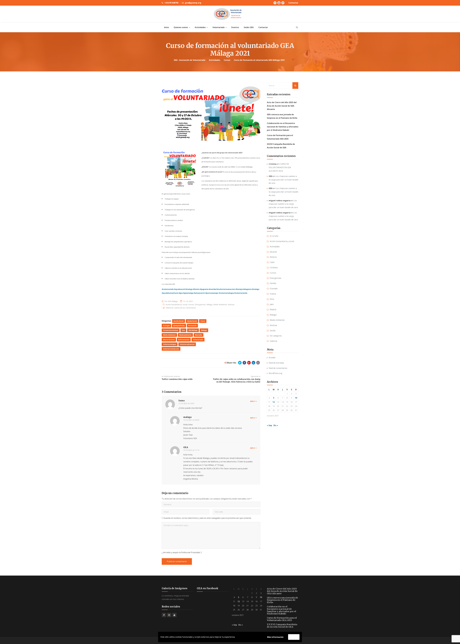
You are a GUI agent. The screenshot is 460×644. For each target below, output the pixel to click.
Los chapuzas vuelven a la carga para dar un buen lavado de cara (283, 179)
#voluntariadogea (226, 293)
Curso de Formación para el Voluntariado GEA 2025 (282, 619)
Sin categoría (276, 335)
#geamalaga (188, 293)
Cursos (191, 304)
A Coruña (274, 236)
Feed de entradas (276, 362)
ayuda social (192, 321)
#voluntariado (168, 289)
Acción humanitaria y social (176, 304)
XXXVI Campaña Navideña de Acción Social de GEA (282, 625)
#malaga (189, 289)
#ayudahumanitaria (170, 293)
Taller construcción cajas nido (177, 379)
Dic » (275, 425)
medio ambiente (169, 335)
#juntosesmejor (212, 293)
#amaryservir (199, 293)
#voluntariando (240, 293)
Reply (252, 401)
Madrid (273, 309)
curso (203, 321)
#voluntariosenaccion (226, 289)
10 (296, 397)
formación (192, 326)
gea (183, 330)
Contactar (293, 2)
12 (274, 402)
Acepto (293, 637)
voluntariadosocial (187, 344)
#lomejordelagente (244, 289)
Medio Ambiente (220, 304)
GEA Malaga (173, 301)
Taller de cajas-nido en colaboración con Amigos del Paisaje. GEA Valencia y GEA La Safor (236, 380)
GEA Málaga (193, 330)
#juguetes (204, 289)
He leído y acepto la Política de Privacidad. (182, 552)
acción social (179, 321)
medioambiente (185, 335)
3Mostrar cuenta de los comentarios (181, 307)
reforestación (183, 340)
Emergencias (200, 304)
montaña (198, 335)
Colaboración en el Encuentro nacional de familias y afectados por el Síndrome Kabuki (282, 126)
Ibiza (272, 299)
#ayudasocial (179, 289)
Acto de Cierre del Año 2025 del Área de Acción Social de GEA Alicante (282, 106)
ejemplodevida (179, 326)
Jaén (272, 304)
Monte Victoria (169, 340)
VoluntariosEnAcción (171, 349)
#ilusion (196, 289)
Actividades (275, 246)
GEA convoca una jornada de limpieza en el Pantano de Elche (282, 600)
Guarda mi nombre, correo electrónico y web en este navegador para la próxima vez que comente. (207, 518)
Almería (273, 257)
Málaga (209, 304)
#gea (181, 293)
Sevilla (272, 330)
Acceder (272, 357)
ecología (166, 326)
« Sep (269, 425)
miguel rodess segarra (279, 200)
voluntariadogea (169, 344)
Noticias (231, 304)
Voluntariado (198, 340)
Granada (273, 288)
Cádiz (272, 262)
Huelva (273, 293)
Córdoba (274, 267)
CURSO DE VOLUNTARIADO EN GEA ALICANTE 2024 (280, 167)
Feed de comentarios (278, 368)
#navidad (213, 289)
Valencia (273, 341)
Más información (275, 637)
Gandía (273, 283)
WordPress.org (275, 373)
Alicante (273, 252)
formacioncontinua (170, 330)
